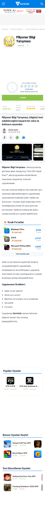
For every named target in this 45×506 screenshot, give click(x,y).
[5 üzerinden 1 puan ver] (22, 86)
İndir (22, 97)
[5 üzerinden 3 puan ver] (29, 86)
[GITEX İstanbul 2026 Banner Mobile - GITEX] (22, 11)
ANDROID (21, 45)
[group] (22, 152)
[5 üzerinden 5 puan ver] (36, 86)
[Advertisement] (22, 64)
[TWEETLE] (11, 139)
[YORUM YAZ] (24, 139)
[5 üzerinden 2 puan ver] (25, 86)
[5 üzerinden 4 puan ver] (32, 86)
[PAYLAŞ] (5, 139)
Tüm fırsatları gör (22, 254)
